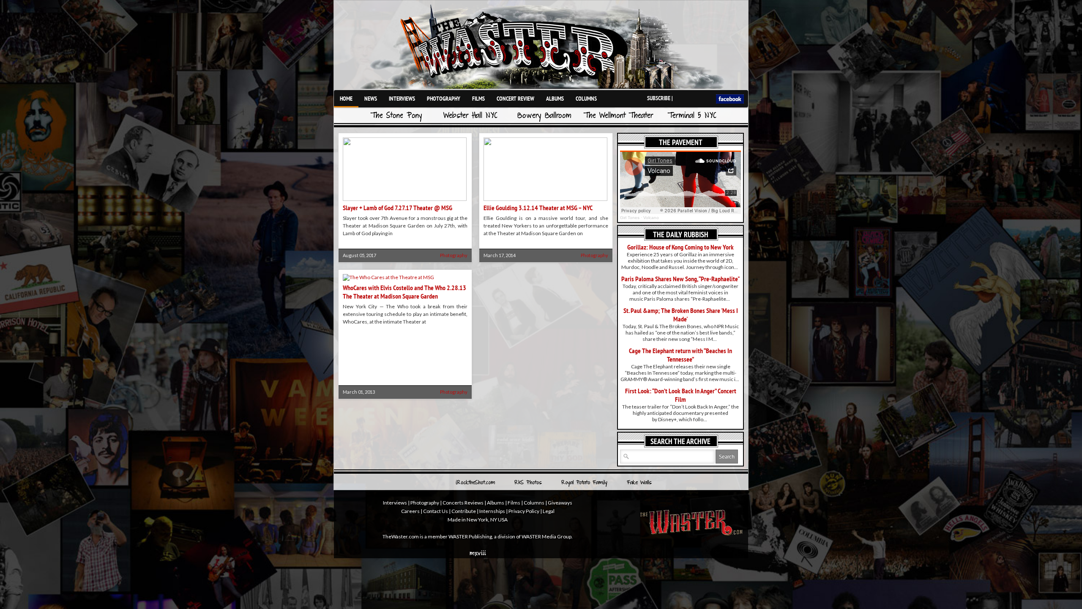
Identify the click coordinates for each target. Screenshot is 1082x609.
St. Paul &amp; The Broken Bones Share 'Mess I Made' (680, 314)
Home (346, 98)
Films (478, 98)
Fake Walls (639, 483)
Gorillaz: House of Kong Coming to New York (680, 247)
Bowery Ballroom (544, 116)
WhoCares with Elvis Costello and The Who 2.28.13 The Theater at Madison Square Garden (404, 291)
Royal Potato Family (584, 483)
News (370, 98)
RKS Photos (528, 483)
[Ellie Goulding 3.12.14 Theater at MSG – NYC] (545, 199)
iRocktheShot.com (475, 483)
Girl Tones (629, 217)
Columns (586, 98)
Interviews (402, 98)
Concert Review (515, 98)
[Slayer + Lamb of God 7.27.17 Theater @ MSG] (405, 199)
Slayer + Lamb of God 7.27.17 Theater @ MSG (397, 207)
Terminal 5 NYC (692, 116)
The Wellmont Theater (618, 116)
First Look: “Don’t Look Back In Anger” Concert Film (680, 395)
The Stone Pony (396, 116)
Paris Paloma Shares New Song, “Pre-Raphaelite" (680, 278)
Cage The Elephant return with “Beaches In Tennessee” (680, 354)
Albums (555, 98)
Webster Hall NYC (470, 116)
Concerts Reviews (463, 502)
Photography (443, 98)
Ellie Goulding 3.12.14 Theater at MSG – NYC (538, 207)
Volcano (651, 217)
